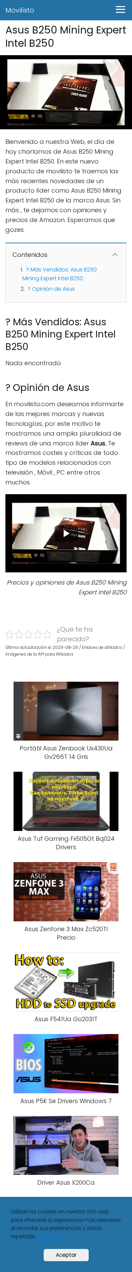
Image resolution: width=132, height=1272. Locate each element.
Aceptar (66, 1254)
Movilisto (19, 10)
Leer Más (49, 1236)
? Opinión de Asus (51, 289)
